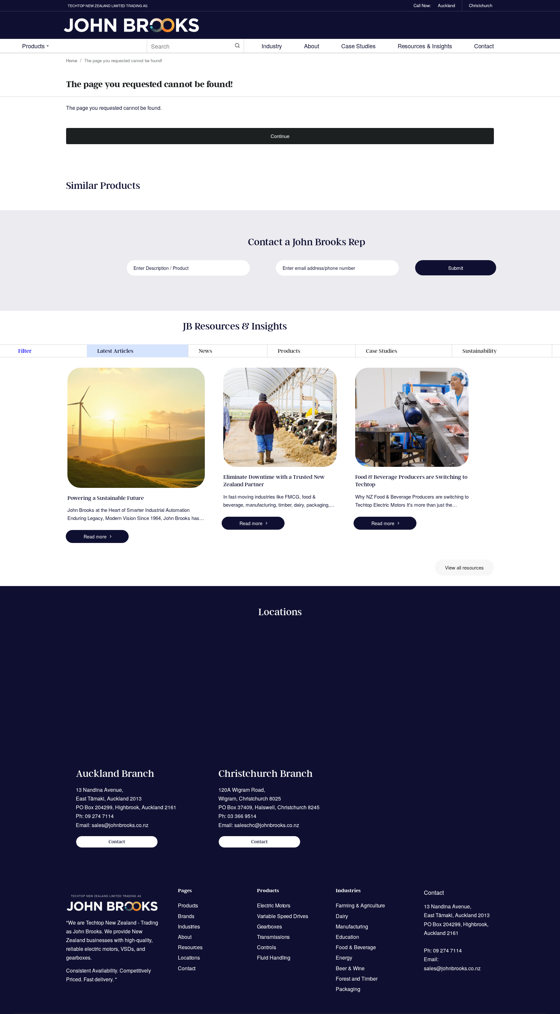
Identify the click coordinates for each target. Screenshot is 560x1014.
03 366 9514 (242, 816)
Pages (185, 890)
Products (289, 351)
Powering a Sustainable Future (105, 498)
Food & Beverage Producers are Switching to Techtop (411, 481)
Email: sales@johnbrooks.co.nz (112, 825)
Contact (117, 842)
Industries (348, 890)
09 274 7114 (99, 816)
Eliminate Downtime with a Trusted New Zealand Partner (274, 481)
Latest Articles (115, 351)
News (205, 351)
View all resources (464, 567)
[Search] (237, 46)
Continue (280, 136)
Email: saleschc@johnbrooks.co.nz (258, 825)
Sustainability (479, 351)
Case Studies (381, 351)
